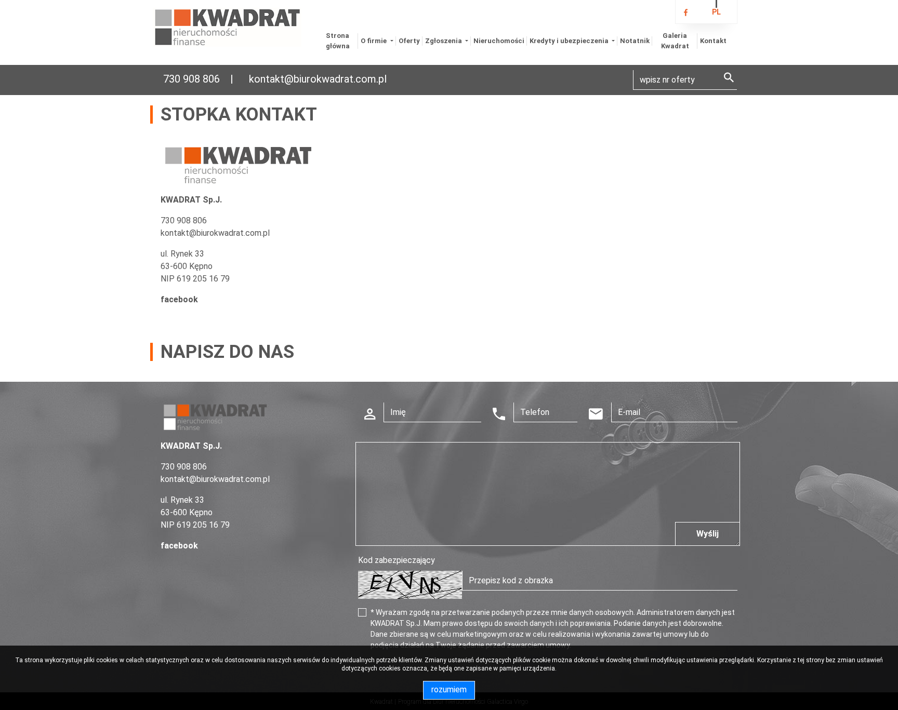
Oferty (409, 41)
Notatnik (635, 41)
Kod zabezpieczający (396, 560)
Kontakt (713, 41)
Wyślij (707, 534)
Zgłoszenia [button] (444, 41)
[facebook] (686, 13)
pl (716, 12)
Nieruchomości (498, 41)
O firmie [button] (374, 41)
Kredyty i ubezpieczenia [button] (570, 41)
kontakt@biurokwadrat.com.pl (318, 79)
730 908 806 (191, 79)
